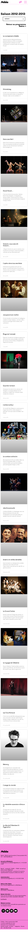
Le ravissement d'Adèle (11, 36)
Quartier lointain (9, 386)
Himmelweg (7, 89)
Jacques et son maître (11, 315)
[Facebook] (7, 911)
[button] (14, 19)
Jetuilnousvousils (9, 508)
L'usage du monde (9, 785)
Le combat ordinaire (10, 456)
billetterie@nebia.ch (14, 862)
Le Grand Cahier (9, 611)
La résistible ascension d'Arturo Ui (14, 805)
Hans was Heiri (8, 139)
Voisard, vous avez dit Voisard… (10, 245)
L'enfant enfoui (8, 405)
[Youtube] (16, 911)
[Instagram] (3, 911)
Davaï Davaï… (8, 191)
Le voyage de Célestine (11, 663)
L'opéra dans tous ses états (12, 263)
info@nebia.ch (5, 862)
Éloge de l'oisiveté (9, 334)
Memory (6, 764)
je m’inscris (3, 899)
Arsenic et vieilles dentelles (12, 560)
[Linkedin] (11, 911)
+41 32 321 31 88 (19, 878)
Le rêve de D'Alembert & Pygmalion (11, 826)
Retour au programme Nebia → (16, 25)
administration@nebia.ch (7, 878)
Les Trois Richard (9, 713)
